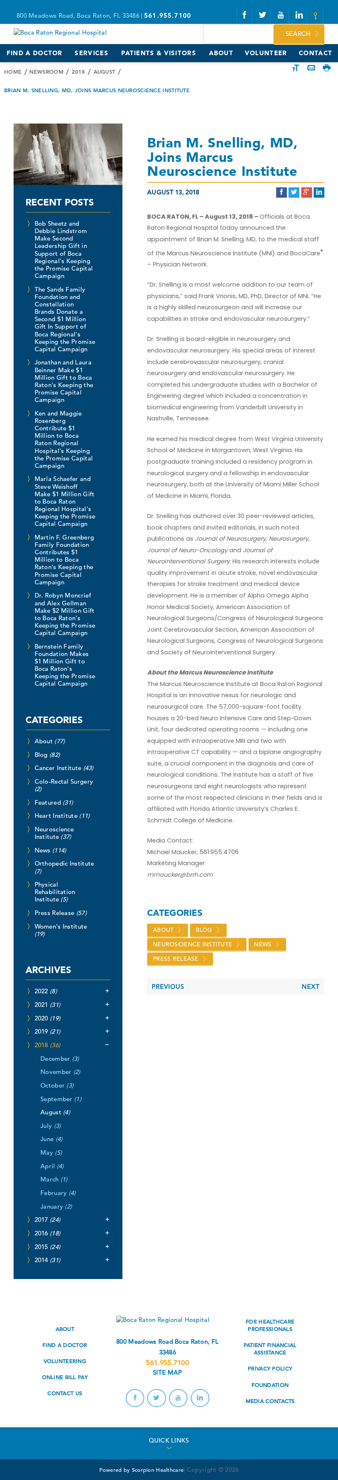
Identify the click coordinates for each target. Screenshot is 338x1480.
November (60, 1072)
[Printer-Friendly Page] (326, 68)
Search (298, 33)
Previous (168, 986)
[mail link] (316, 16)
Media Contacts (270, 1401)
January (56, 1206)
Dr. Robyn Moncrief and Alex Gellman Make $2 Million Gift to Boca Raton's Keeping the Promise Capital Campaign (65, 614)
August (104, 71)
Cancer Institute (64, 768)
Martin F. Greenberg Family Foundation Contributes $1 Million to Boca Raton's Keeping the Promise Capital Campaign (64, 559)
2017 (48, 1219)
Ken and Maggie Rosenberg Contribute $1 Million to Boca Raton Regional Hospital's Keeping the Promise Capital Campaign (64, 439)
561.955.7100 (167, 1363)
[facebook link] (244, 15)
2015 (48, 1247)
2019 (48, 1031)
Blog (204, 930)
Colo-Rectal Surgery (64, 785)
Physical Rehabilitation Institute (55, 891)
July (50, 1126)
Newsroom (46, 71)
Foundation (270, 1385)
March (54, 1179)
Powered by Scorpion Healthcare (141, 1469)
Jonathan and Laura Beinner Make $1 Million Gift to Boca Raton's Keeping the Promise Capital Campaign (64, 381)
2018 (78, 71)
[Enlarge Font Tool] (296, 68)
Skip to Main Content (45, 4)
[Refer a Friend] (311, 68)
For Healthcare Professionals (270, 1325)
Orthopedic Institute (64, 867)
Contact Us (64, 1393)
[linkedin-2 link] (299, 15)
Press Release (176, 958)
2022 (46, 991)
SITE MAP (167, 1372)
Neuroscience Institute (192, 944)
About (163, 930)
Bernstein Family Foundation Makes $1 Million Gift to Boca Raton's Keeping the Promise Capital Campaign (65, 665)
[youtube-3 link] (281, 15)
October (56, 1085)
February (58, 1193)
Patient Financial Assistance (270, 1349)
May (51, 1152)
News (262, 944)
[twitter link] (262, 15)
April (52, 1166)
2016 (48, 1233)
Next (311, 986)
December (59, 1058)
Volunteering (65, 1361)
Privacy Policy (270, 1368)
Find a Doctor (64, 1345)
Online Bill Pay (65, 1377)
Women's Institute (61, 930)
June (51, 1139)
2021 (48, 1004)
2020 (48, 1018)
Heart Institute (62, 815)
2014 (48, 1260)
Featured (54, 802)
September (60, 1099)
